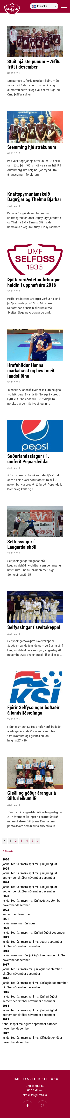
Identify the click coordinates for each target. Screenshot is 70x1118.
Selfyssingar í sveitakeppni (33, 627)
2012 (5, 1033)
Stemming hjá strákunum (31, 147)
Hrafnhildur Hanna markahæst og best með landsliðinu (30, 370)
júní (42, 864)
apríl (31, 864)
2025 (5, 868)
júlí (47, 864)
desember (48, 877)
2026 (5, 859)
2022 (5, 909)
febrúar (16, 864)
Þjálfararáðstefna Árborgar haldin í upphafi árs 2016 (33, 282)
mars (24, 864)
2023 (5, 896)
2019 (5, 937)
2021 (5, 919)
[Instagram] (42, 1105)
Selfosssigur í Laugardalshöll (21, 544)
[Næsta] (37, 841)
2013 (5, 1019)
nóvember (35, 877)
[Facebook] (27, 1105)
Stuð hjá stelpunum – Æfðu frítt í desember (34, 64)
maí (37, 864)
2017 (5, 964)
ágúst (53, 864)
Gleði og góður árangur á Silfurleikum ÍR (31, 795)
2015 (5, 992)
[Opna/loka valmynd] (64, 6)
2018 (5, 951)
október (22, 877)
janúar (6, 864)
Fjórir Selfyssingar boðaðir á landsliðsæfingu (33, 710)
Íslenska (42, 6)
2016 (5, 978)
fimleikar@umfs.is (35, 1095)
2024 (5, 882)
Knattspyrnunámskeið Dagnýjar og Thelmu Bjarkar (34, 196)
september (9, 877)
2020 (5, 928)
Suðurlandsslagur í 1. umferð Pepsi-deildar (28, 458)
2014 (5, 1005)
